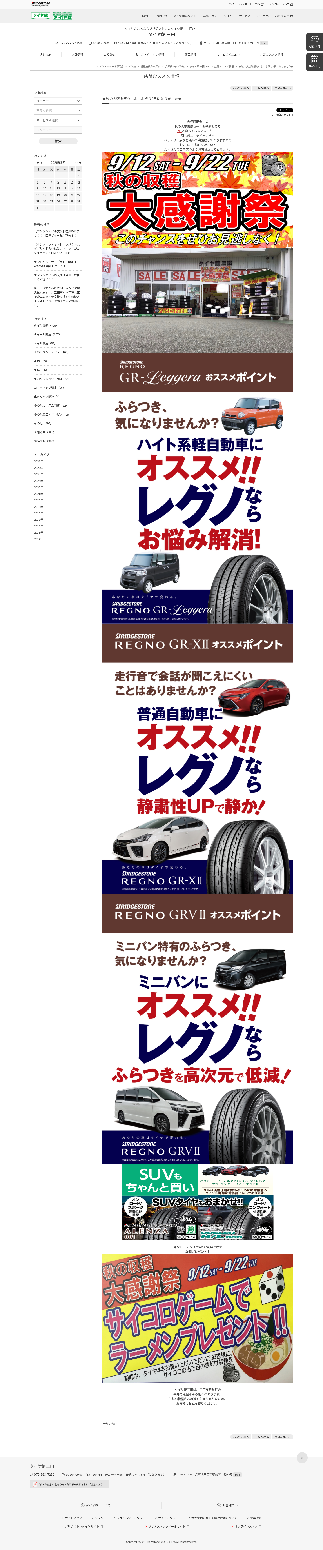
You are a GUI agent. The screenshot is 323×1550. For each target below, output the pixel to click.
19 (58, 195)
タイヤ (228, 16)
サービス (244, 16)
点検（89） (41, 361)
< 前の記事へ (240, 88)
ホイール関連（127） (48, 334)
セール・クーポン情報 (150, 54)
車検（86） (41, 370)
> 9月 (77, 163)
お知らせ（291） (45, 432)
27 (65, 201)
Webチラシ (210, 16)
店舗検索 (161, 16)
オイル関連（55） (45, 343)
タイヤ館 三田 (161, 34)
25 (51, 201)
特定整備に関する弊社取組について (214, 1518)
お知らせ (109, 54)
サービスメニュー (228, 54)
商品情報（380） (45, 441)
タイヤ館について (184, 16)
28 (71, 201)
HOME (145, 16)
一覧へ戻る (262, 88)
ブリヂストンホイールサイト (166, 1526)
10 (44, 188)
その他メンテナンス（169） (52, 352)
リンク (99, 1518)
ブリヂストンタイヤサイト (82, 1526)
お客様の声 (282, 16)
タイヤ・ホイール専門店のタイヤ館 (116, 66)
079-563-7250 (71, 42)
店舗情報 (77, 54)
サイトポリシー (168, 1518)
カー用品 (263, 16)
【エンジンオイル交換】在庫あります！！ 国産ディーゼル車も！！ (57, 233)
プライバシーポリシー (131, 1518)
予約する (314, 66)
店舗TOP (45, 54)
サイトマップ (73, 1518)
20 (65, 195)
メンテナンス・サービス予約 (243, 4)
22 (78, 195)
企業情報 (255, 1518)
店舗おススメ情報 (271, 54)
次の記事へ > (282, 88)
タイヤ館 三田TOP (199, 66)
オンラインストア (279, 4)
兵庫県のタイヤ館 (175, 66)
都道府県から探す (150, 66)
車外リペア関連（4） (47, 397)
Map (263, 43)
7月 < (38, 163)
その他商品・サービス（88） (52, 414)
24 (44, 201)
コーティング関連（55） (49, 388)
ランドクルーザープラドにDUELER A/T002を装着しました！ (56, 264)
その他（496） (43, 423)
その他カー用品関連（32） (51, 405)
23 (37, 201)
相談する (314, 46)
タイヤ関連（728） (46, 325)
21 (71, 195)
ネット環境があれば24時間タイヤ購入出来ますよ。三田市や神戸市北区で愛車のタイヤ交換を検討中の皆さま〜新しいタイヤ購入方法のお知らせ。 (57, 296)
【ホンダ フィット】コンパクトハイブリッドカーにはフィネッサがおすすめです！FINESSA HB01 (57, 248)
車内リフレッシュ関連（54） (52, 379)
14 (71, 188)
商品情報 (190, 54)
